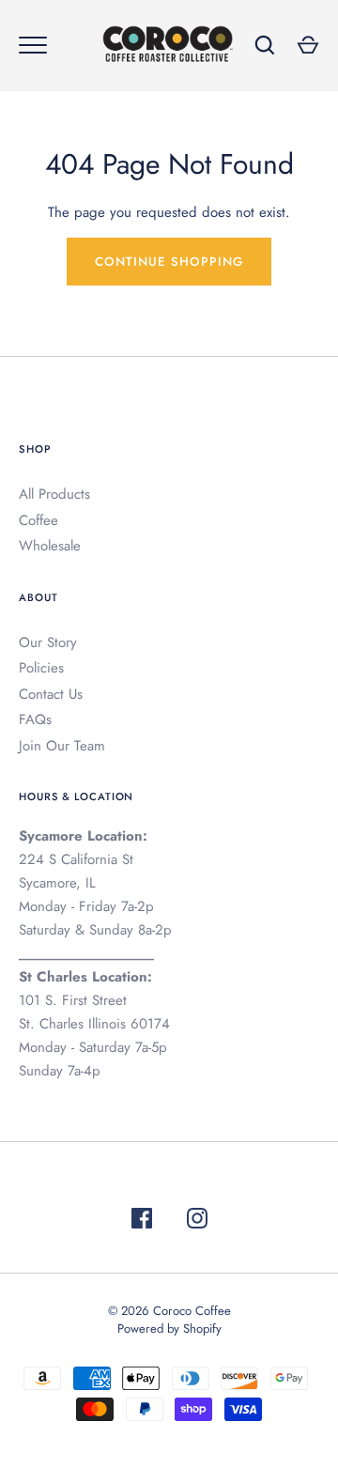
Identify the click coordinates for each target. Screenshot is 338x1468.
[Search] (264, 45)
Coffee (38, 520)
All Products (54, 494)
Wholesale (50, 545)
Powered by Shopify (169, 1328)
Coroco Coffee (192, 1311)
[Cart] (308, 45)
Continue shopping (169, 261)
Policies (41, 667)
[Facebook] (141, 1221)
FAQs (35, 719)
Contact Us (51, 694)
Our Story (48, 642)
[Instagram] (197, 1221)
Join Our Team (62, 745)
